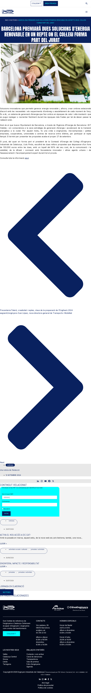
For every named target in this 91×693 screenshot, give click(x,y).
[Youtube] (45, 481)
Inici (6, 20)
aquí (27, 158)
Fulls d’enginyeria (33, 664)
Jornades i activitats (37, 549)
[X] (53, 481)
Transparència (32, 659)
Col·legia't (36, 3)
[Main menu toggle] (86, 11)
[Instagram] (42, 481)
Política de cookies (45, 688)
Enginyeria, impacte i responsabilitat (19, 563)
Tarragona (7, 664)
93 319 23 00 (41, 633)
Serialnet (69, 672)
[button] (50, 3)
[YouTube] (45, 679)
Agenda (30, 667)
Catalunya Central (10, 657)
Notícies (13, 20)
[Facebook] (49, 481)
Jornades (12, 572)
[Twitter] (51, 679)
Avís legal (45, 683)
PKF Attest (61, 672)
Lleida (5, 662)
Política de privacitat (45, 685)
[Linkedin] (38, 481)
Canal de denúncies (34, 657)
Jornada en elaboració (12, 586)
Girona (5, 659)
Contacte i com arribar (35, 654)
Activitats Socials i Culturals (18, 549)
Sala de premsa (33, 662)
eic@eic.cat (40, 630)
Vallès (5, 654)
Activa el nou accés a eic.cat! (15, 534)
